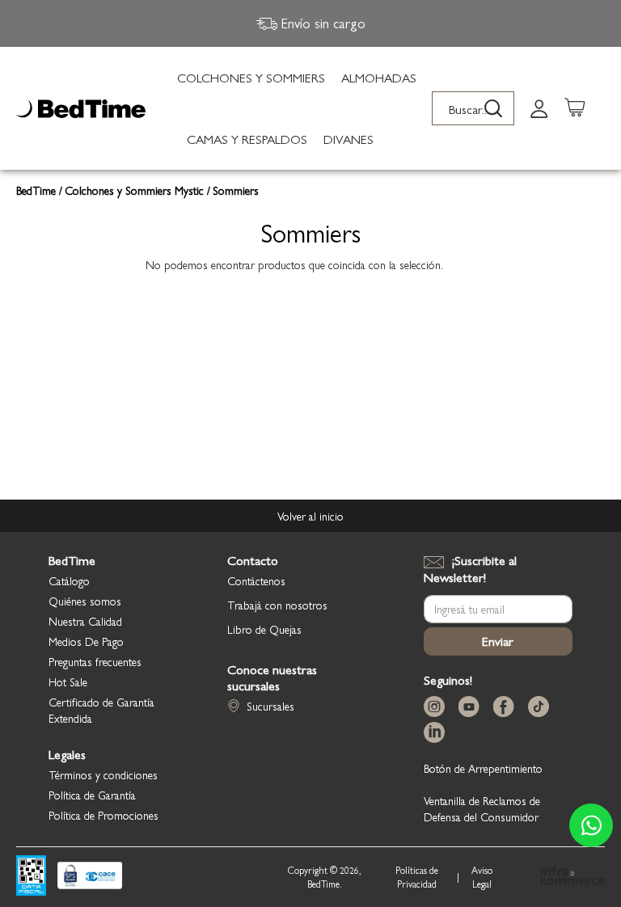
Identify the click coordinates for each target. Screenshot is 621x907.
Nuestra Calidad (85, 621)
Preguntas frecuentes (95, 661)
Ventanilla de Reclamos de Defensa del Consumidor (482, 808)
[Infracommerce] (572, 877)
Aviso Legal (481, 877)
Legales (67, 754)
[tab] (539, 107)
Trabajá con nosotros (277, 605)
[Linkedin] (437, 733)
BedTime (37, 190)
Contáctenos (256, 580)
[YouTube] (472, 707)
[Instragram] (437, 707)
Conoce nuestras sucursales (272, 677)
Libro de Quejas (264, 629)
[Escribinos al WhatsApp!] (591, 825)
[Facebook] (507, 707)
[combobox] (473, 108)
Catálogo (69, 580)
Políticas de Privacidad (416, 877)
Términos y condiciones (103, 774)
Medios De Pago (86, 641)
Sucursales (270, 706)
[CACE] (89, 877)
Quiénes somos (85, 601)
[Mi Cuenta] (539, 107)
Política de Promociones (103, 815)
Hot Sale (68, 681)
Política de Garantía (92, 795)
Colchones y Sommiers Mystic (136, 190)
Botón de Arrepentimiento (483, 768)
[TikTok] (542, 707)
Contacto (252, 560)
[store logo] (81, 108)
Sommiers (236, 190)
